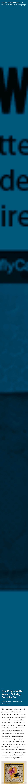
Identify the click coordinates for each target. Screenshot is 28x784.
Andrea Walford (7, 701)
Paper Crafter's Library (10, 2)
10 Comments (6, 703)
